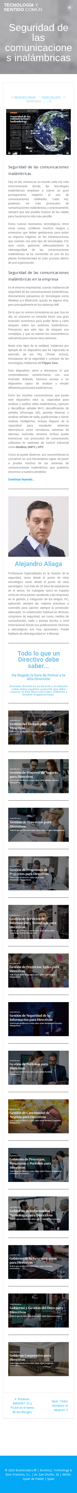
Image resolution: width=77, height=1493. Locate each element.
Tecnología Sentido (23, 7)
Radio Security (51, 97)
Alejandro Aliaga (25, 97)
